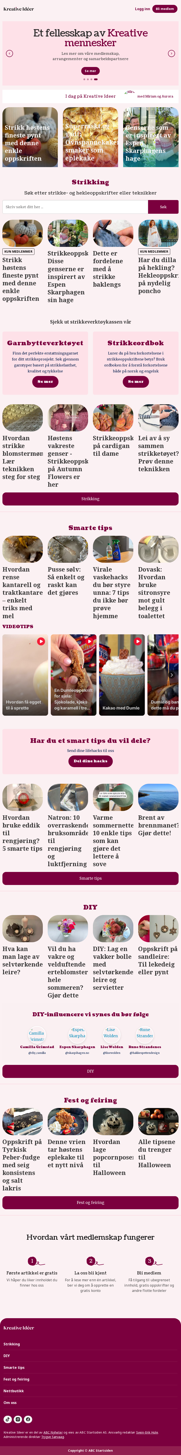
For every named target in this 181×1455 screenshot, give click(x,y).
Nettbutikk (14, 1390)
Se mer (90, 71)
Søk (163, 207)
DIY (90, 907)
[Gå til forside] (19, 9)
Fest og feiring (90, 1100)
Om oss (10, 1402)
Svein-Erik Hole (147, 1432)
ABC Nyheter (53, 1432)
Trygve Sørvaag (52, 1437)
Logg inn (142, 8)
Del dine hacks (90, 761)
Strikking (90, 182)
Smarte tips (90, 528)
